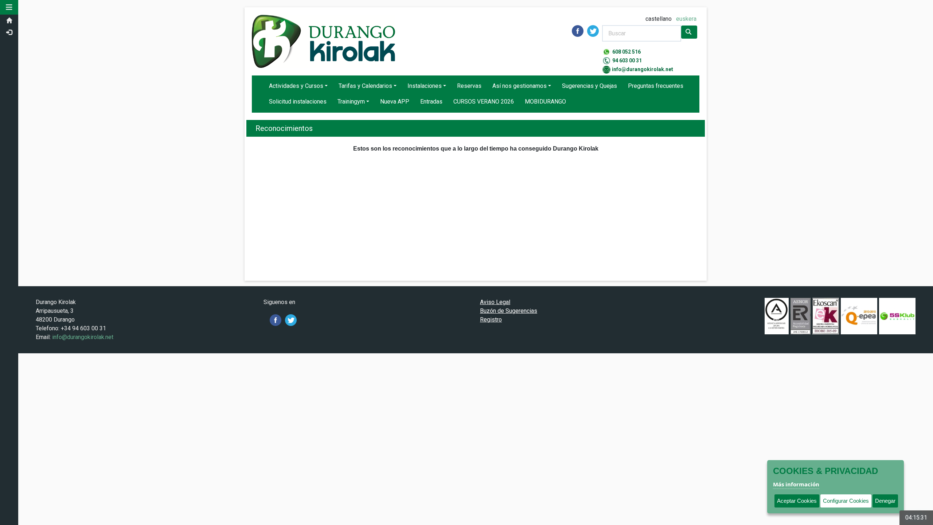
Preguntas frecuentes (655, 85)
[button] (9, 7)
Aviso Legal (495, 302)
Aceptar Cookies (797, 501)
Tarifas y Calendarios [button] (365, 85)
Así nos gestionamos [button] (519, 85)
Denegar (885, 501)
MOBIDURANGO (545, 101)
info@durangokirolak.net (642, 69)
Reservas (469, 85)
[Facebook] (275, 319)
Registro (491, 319)
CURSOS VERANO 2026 (483, 101)
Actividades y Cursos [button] (296, 85)
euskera (686, 18)
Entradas (431, 101)
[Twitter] (291, 319)
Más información (796, 484)
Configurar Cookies (846, 501)
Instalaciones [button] (424, 85)
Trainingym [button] (351, 101)
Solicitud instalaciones (298, 101)
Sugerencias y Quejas (589, 85)
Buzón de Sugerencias (508, 310)
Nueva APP (394, 101)
